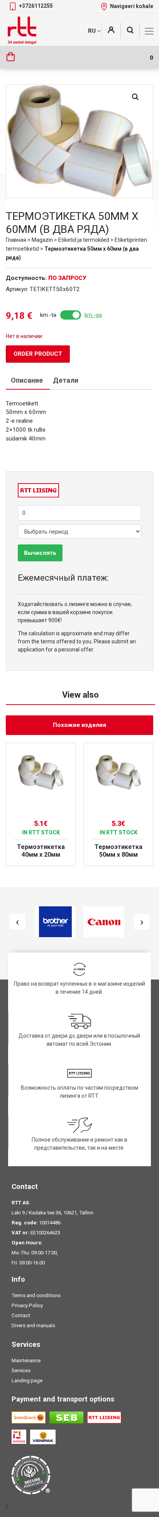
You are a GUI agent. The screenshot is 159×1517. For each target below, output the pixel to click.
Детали (65, 380)
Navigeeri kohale (131, 6)
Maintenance (26, 1360)
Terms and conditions (36, 1295)
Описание (27, 380)
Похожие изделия (79, 725)
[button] (135, 97)
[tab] (27, 381)
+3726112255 (36, 6)
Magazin (42, 240)
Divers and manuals (33, 1325)
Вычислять (40, 552)
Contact (21, 1315)
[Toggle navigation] (149, 31)
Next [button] (141, 921)
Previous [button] (17, 921)
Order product (38, 353)
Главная (16, 240)
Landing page (27, 1380)
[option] (41, 804)
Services (21, 1370)
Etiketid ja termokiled (83, 240)
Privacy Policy (27, 1305)
